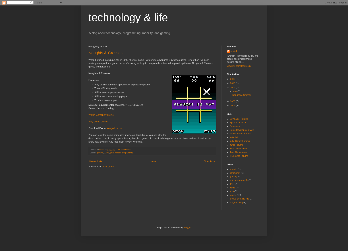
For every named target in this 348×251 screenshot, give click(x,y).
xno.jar (118, 128)
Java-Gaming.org (238, 152)
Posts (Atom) (108, 166)
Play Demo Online (97, 121)
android (233, 169)
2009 (233, 87)
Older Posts (209, 161)
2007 (233, 105)
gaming (100, 153)
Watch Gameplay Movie (101, 115)
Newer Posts (95, 161)
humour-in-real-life (239, 180)
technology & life (128, 17)
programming (127, 153)
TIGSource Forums (239, 156)
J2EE (232, 184)
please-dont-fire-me (239, 198)
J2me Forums (236, 145)
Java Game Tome (238, 148)
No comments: (124, 150)
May (235, 91)
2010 (233, 83)
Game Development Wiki (242, 130)
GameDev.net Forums (240, 133)
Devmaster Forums (239, 119)
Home (153, 161)
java (112, 153)
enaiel (234, 51)
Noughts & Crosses (105, 53)
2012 (233, 79)
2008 (233, 101)
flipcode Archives (238, 122)
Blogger (187, 227)
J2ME (106, 153)
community (235, 173)
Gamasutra (235, 126)
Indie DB (234, 137)
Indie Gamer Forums (240, 141)
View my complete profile (239, 66)
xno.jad (111, 128)
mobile (118, 153)
